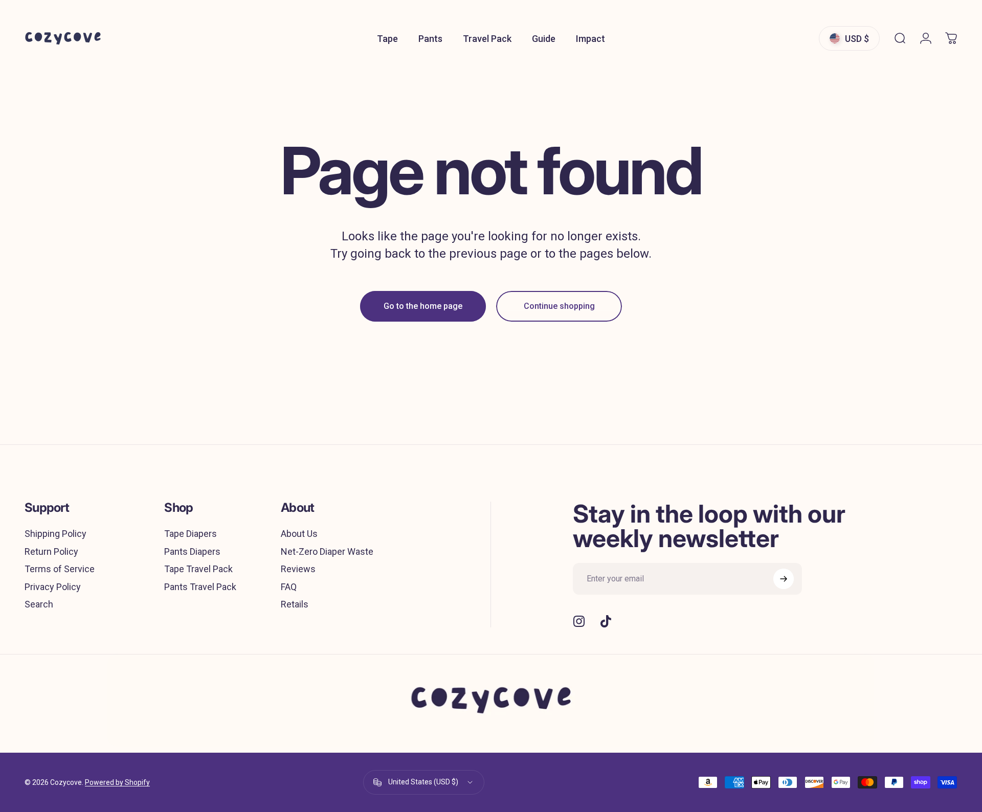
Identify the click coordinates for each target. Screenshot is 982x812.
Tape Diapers (190, 533)
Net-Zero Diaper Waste (327, 551)
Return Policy (51, 551)
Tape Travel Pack (198, 568)
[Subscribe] (783, 579)
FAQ (289, 586)
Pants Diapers (192, 551)
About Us (299, 533)
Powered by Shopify (117, 782)
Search (39, 604)
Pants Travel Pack (200, 586)
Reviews (298, 568)
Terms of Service (60, 568)
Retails (294, 604)
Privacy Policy (53, 586)
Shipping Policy (55, 533)
